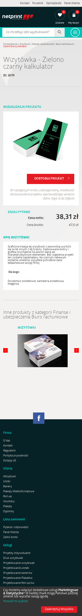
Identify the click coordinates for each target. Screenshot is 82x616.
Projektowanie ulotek (16, 568)
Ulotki (6, 481)
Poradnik (37, 3)
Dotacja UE (9, 460)
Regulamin (9, 450)
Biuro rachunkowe (64, 44)
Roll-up (7, 496)
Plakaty (7, 506)
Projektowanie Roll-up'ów (18, 583)
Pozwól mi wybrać (15, 601)
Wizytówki (24, 44)
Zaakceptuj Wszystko (59, 609)
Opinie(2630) (53, 3)
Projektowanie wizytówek (19, 563)
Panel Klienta (72, 3)
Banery (7, 486)
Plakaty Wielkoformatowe (18, 491)
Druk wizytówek (13, 558)
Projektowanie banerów (17, 573)
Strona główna (10, 44)
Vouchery (9, 501)
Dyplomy (8, 511)
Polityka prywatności (15, 455)
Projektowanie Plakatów (18, 578)
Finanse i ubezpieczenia (43, 44)
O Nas (6, 440)
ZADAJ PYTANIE (19, 212)
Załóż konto (10, 537)
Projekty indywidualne (16, 553)
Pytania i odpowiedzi (15, 527)
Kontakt (24, 3)
